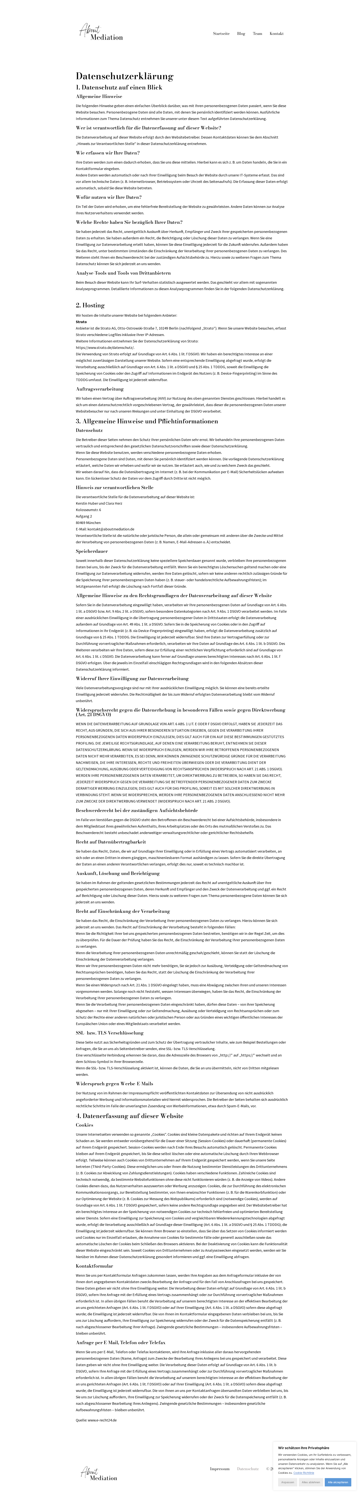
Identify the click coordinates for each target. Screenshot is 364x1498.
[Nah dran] (352, 1445)
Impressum (220, 1469)
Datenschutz (248, 1469)
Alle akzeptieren (338, 1482)
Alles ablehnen (311, 1482)
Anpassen (287, 1482)
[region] (314, 1466)
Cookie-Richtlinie (303, 1472)
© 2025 (272, 1469)
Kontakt (277, 33)
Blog (241, 33)
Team (257, 33)
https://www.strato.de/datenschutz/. (105, 347)
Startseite (221, 33)
